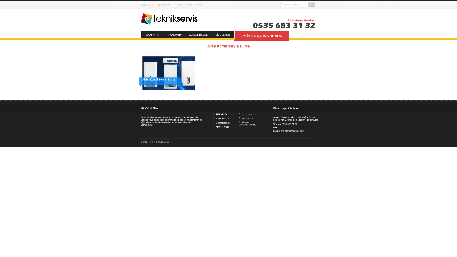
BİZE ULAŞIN (147, 4)
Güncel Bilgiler (199, 35)
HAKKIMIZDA (164, 4)
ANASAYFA (152, 35)
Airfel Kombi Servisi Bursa (158, 79)
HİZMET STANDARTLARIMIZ (189, 4)
